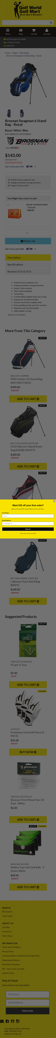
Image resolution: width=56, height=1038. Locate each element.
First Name (5, 513)
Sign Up (27, 529)
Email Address (6, 520)
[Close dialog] (54, 501)
